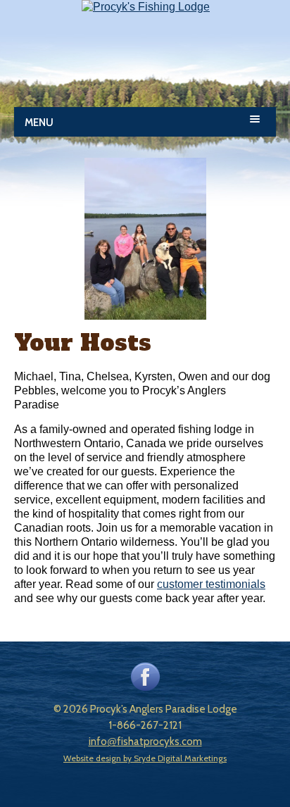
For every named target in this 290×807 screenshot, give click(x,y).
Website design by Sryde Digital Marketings (145, 758)
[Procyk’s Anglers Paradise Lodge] (146, 7)
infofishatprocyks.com (145, 741)
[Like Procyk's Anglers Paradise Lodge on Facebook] (145, 687)
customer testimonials (211, 584)
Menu (39, 122)
